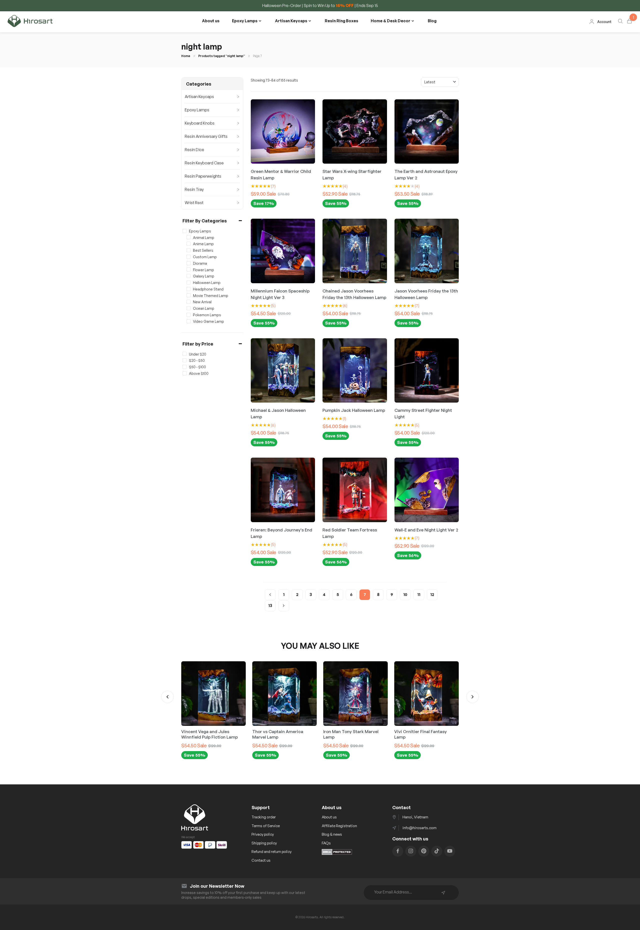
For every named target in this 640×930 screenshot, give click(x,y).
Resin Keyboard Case (204, 162)
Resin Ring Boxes (341, 20)
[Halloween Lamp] (188, 282)
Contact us (261, 860)
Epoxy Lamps (245, 20)
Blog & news (332, 834)
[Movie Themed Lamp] (188, 295)
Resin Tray (194, 189)
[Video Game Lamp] (188, 321)
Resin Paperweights (203, 176)
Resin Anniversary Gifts (206, 136)
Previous (167, 697)
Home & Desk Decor (390, 20)
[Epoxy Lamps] (184, 231)
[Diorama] (188, 263)
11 (418, 594)
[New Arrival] (188, 302)
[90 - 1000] (184, 373)
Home (185, 56)
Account (604, 22)
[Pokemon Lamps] (188, 315)
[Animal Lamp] (188, 237)
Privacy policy (263, 834)
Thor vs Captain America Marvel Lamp (206, 734)
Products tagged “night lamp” (221, 56)
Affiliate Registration (339, 825)
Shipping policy (264, 843)
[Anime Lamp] (188, 244)
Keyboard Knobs (199, 123)
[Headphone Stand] (188, 289)
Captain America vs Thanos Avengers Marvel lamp (422, 734)
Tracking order (264, 817)
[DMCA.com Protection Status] (337, 853)
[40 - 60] (184, 360)
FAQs (326, 843)
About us (211, 20)
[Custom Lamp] (188, 257)
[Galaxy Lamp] (188, 276)
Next (472, 697)
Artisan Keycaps (291, 20)
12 (432, 594)
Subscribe (443, 892)
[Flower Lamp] (188, 269)
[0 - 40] (184, 354)
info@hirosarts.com (419, 827)
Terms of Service (266, 825)
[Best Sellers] (188, 250)
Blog (432, 20)
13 (270, 605)
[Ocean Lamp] (188, 308)
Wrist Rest (194, 202)
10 (405, 594)
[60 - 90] (184, 367)
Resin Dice (194, 149)
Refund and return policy (272, 851)
